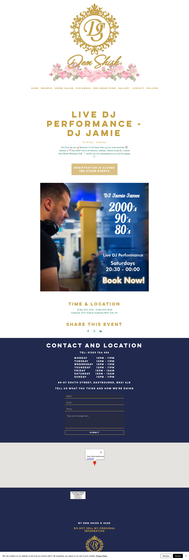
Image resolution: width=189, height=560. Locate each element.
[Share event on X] (94, 331)
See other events (94, 170)
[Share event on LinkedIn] (101, 331)
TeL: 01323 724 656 (94, 352)
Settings (166, 556)
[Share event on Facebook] (88, 331)
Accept (178, 556)
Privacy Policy (101, 556)
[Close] (185, 556)
